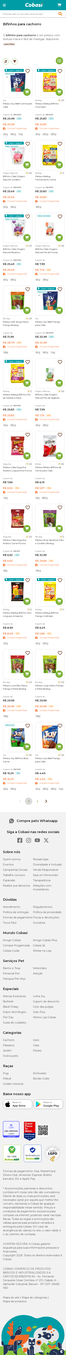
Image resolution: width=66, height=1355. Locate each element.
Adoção (38, 973)
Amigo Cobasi (12, 940)
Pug (5, 1073)
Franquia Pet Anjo (14, 978)
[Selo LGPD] (52, 1162)
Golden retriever (13, 1083)
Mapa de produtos (14, 1301)
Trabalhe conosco (14, 875)
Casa (36, 1045)
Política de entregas (16, 912)
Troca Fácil (9, 922)
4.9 (62, 100)
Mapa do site (11, 1297)
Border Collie (41, 1078)
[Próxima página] (46, 801)
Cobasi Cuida (11, 950)
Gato (36, 1040)
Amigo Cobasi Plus (45, 940)
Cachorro (8, 1040)
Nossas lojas (40, 859)
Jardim (7, 1050)
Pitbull (7, 1078)
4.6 (30, 755)
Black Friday (10, 1006)
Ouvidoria (39, 922)
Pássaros (8, 1045)
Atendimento (11, 907)
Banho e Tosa (11, 968)
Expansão (9, 880)
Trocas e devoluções (46, 917)
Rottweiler (39, 1073)
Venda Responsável (45, 869)
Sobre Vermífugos (14, 1012)
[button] (4, 5)
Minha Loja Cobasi (44, 1017)
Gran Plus (39, 1012)
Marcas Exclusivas (14, 996)
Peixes (37, 1050)
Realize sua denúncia (16, 885)
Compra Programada (16, 945)
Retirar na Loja (42, 950)
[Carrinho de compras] (59, 5)
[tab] (6, 61)
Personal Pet (11, 973)
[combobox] (33, 13)
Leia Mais (9, 44)
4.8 (30, 173)
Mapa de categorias (34, 1297)
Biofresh (8, 1001)
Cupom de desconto (46, 1001)
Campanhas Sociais (15, 869)
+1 (7, 77)
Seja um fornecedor (45, 875)
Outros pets (10, 1055)
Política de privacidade (47, 912)
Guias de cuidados (14, 1022)
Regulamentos (42, 907)
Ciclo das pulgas (43, 1006)
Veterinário (40, 968)
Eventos (8, 864)
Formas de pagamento (18, 917)
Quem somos (12, 859)
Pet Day (8, 1017)
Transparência (41, 880)
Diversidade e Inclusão (47, 864)
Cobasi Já (39, 945)
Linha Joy (39, 996)
